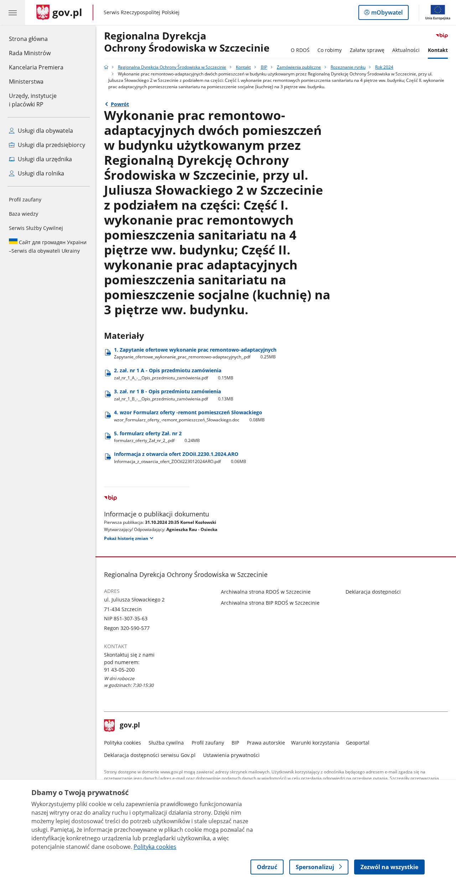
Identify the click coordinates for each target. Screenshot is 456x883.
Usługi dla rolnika (40, 173)
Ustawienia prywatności (231, 755)
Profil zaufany (25, 199)
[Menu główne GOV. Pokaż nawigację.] (12, 12)
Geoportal (357, 742)
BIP (264, 67)
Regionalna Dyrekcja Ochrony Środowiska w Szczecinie (172, 67)
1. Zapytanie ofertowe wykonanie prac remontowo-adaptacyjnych (195, 353)
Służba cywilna (166, 742)
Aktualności (406, 50)
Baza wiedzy (23, 213)
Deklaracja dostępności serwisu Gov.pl (150, 755)
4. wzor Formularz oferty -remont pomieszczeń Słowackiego (189, 416)
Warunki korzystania (315, 742)
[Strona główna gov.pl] (106, 67)
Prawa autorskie (266, 742)
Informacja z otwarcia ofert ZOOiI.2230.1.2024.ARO (180, 457)
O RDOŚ (300, 50)
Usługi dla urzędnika (44, 159)
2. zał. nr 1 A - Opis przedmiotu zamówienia (174, 374)
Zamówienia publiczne (299, 67)
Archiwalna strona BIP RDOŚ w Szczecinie (270, 602)
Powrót (120, 104)
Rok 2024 (384, 67)
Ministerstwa (26, 81)
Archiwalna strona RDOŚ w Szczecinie (266, 591)
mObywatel (387, 14)
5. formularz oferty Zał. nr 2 (157, 437)
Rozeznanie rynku (348, 67)
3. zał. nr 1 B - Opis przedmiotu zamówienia (174, 395)
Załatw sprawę (367, 50)
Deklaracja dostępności (373, 591)
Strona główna (36, 39)
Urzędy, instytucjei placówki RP (33, 100)
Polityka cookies (122, 742)
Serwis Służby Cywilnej (36, 228)
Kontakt (438, 50)
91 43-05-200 (119, 669)
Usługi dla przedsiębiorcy (50, 145)
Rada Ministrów (30, 53)
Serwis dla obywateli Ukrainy (48, 246)
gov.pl (129, 725)
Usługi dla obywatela (44, 131)
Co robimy (329, 50)
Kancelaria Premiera (36, 67)
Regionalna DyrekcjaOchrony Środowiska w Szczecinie (187, 42)
